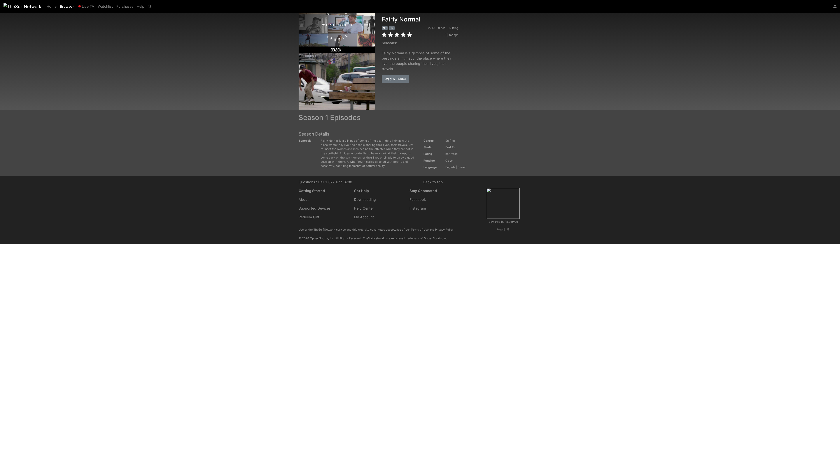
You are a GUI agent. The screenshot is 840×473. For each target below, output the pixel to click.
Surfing (450, 140)
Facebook (418, 199)
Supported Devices (315, 208)
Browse (66, 6)
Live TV (87, 6)
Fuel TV (450, 147)
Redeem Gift (309, 217)
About (304, 199)
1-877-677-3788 (338, 182)
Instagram (418, 208)
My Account (364, 217)
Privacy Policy (444, 229)
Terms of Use (420, 229)
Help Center (364, 208)
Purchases (124, 6)
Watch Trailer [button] (395, 79)
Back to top (433, 182)
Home (52, 6)
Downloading (365, 199)
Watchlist (105, 6)
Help (140, 6)
